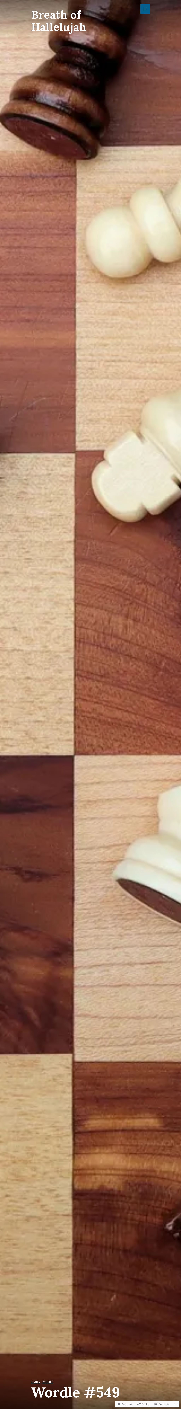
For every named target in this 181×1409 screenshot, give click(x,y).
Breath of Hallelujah (58, 20)
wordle (48, 1382)
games (35, 1382)
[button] (145, 9)
